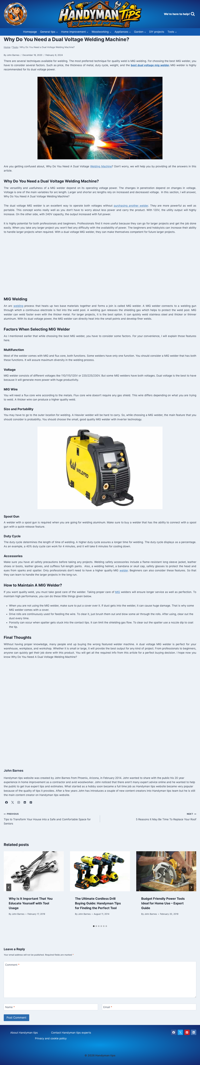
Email (107, 1007)
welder (124, 570)
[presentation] (34, 871)
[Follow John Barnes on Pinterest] (30, 802)
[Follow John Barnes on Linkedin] (24, 802)
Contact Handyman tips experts (71, 1032)
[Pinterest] (187, 1032)
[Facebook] (173, 1032)
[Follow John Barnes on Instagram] (18, 802)
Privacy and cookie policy (51, 1038)
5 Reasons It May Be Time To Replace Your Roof (166, 817)
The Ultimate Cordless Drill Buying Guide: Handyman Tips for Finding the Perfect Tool (98, 903)
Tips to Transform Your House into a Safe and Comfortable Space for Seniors (47, 819)
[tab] (94, 926)
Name (10, 1007)
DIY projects (156, 31)
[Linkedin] (193, 1032)
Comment (12, 964)
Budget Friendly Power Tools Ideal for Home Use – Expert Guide (163, 903)
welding (18, 305)
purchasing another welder (131, 205)
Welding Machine (101, 166)
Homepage (30, 31)
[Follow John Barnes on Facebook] (6, 802)
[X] (180, 1032)
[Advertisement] (97, 264)
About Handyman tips (24, 1032)
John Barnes (18, 914)
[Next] (191, 887)
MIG (117, 592)
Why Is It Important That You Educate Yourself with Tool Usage (30, 903)
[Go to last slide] (8, 887)
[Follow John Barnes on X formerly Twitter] (12, 802)
